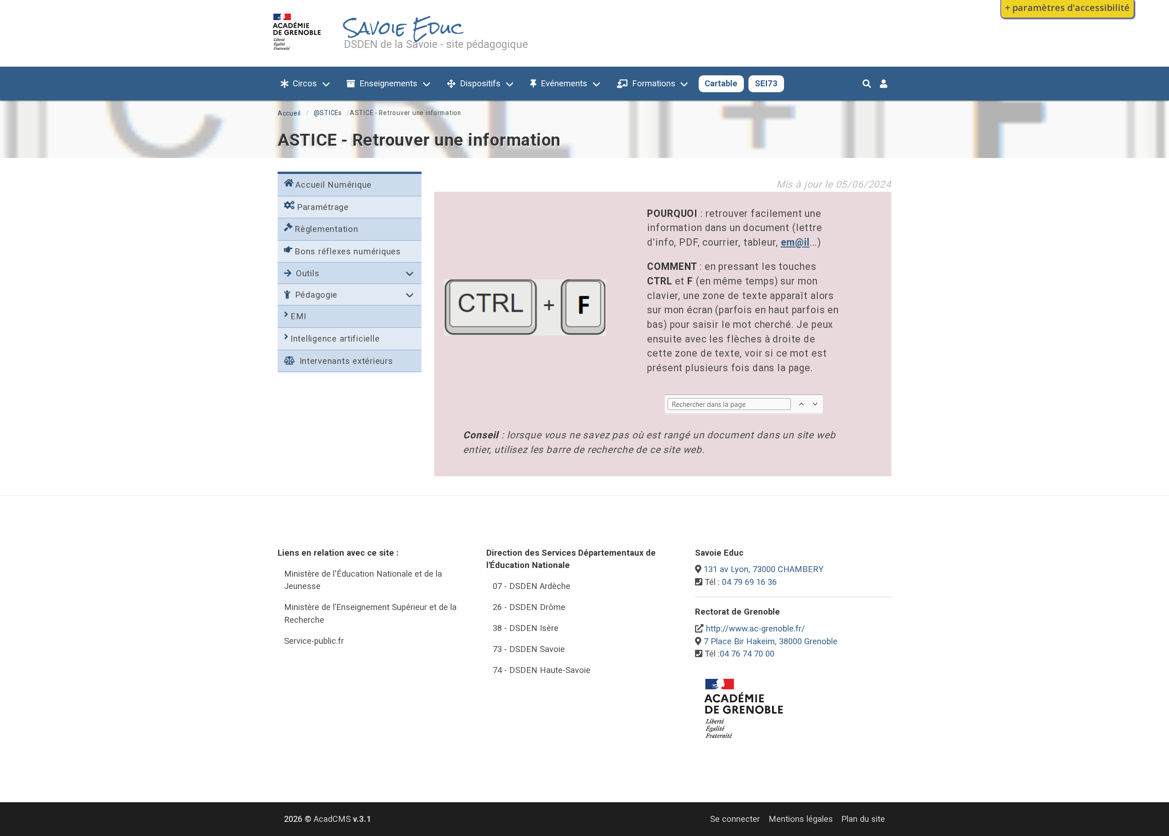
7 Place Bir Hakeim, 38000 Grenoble (770, 641)
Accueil (289, 113)
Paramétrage (323, 207)
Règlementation (326, 229)
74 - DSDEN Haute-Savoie (541, 670)
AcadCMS (342, 819)
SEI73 (766, 83)
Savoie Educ (403, 28)
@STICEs (328, 112)
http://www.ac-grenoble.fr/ (755, 628)
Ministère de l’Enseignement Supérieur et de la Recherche (370, 613)
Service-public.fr (314, 641)
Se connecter (735, 819)
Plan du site (863, 819)
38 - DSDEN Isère (525, 628)
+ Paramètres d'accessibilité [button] (1067, 7)
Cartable (721, 83)
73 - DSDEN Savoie (529, 649)
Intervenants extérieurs (345, 361)
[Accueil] (297, 52)
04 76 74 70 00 (747, 653)
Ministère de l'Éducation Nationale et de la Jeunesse (363, 580)
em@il (795, 242)
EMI (298, 316)
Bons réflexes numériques (348, 251)
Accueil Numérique (333, 184)
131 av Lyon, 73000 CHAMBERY (763, 569)
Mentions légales (801, 819)
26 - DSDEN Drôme (529, 607)
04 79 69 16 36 (749, 582)
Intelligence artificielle (334, 338)
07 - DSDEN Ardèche (531, 586)
